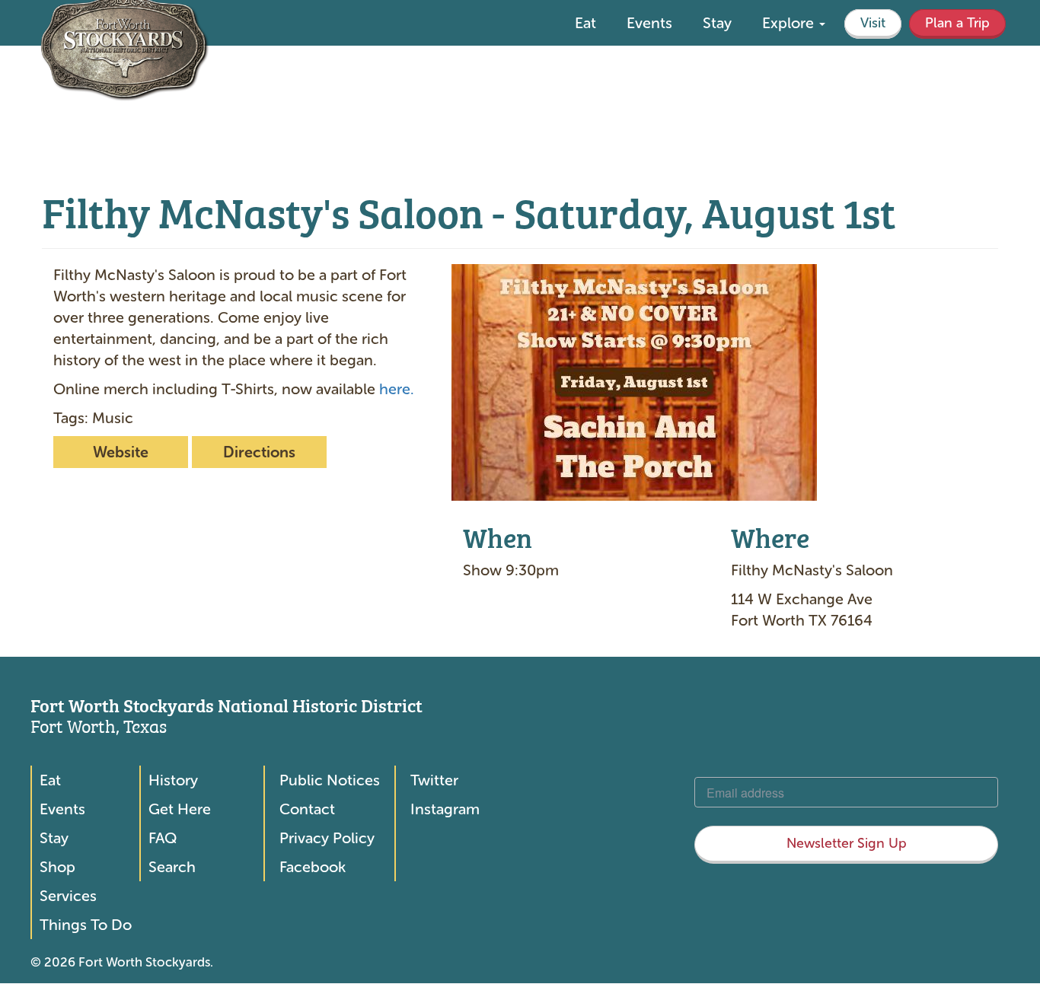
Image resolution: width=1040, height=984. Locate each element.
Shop (57, 867)
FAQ (162, 838)
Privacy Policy (327, 838)
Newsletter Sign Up (846, 843)
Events (649, 23)
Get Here (179, 809)
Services (68, 896)
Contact (307, 809)
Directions (259, 452)
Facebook (312, 867)
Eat (585, 23)
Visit (872, 22)
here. (396, 389)
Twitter (434, 780)
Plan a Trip (957, 22)
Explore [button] (790, 23)
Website (120, 452)
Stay (717, 23)
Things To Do (86, 925)
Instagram (445, 809)
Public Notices (329, 780)
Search (172, 867)
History (173, 780)
